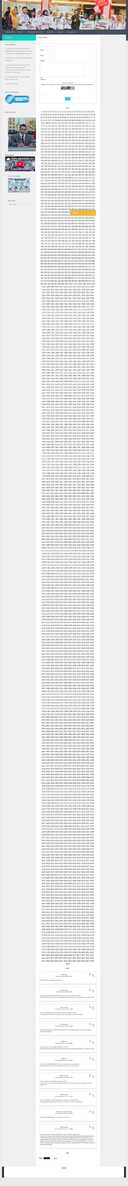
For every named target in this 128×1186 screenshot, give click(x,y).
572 (79, 206)
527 (89, 197)
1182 (74, 327)
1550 (57, 416)
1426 (92, 384)
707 (49, 232)
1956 (48, 513)
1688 (83, 447)
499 (49, 195)
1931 (44, 507)
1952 (83, 510)
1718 (57, 456)
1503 (61, 404)
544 (93, 200)
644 (52, 220)
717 (83, 232)
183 (62, 137)
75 (46, 120)
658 (45, 223)
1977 (88, 516)
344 (66, 166)
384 (93, 172)
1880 (83, 493)
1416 (48, 384)
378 (72, 172)
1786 (92, 470)
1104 (48, 309)
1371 (61, 373)
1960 (66, 513)
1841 (70, 484)
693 (55, 229)
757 (55, 241)
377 (69, 172)
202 (72, 140)
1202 (57, 332)
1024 (66, 289)
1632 (48, 436)
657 (42, 223)
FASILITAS (49, 32)
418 (45, 180)
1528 (66, 410)
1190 (57, 329)
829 (83, 252)
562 (45, 206)
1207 (79, 332)
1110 (74, 309)
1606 (92, 427)
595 (49, 212)
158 (86, 132)
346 (72, 166)
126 (86, 126)
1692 (48, 450)
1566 (74, 418)
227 (49, 146)
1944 (48, 510)
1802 (57, 476)
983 (62, 281)
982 (59, 281)
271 (89, 152)
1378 (92, 373)
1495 (79, 401)
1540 (66, 413)
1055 (44, 298)
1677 (88, 444)
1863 (61, 490)
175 (89, 134)
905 (69, 266)
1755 (61, 464)
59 (63, 117)
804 (52, 249)
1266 (74, 347)
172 (79, 134)
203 (76, 140)
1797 (88, 473)
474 (72, 189)
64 (75, 117)
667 (76, 223)
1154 (57, 321)
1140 (48, 318)
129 (42, 129)
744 (66, 238)
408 (66, 177)
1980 (48, 519)
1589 (70, 424)
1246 (92, 341)
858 (72, 258)
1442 (57, 390)
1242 (74, 341)
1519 (79, 407)
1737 (88, 459)
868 (52, 261)
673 (42, 226)
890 (72, 263)
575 (89, 206)
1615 (79, 430)
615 (62, 215)
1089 (88, 304)
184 (66, 137)
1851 (61, 487)
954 (72, 275)
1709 (70, 453)
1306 (92, 355)
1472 (83, 395)
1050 (74, 295)
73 (41, 120)
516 (52, 197)
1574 (57, 421)
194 (45, 140)
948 (52, 275)
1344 (48, 367)
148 (52, 132)
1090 (92, 304)
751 (89, 238)
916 (52, 269)
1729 (52, 459)
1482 (74, 398)
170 (72, 134)
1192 (66, 329)
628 (52, 218)
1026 (74, 289)
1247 (44, 344)
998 (59, 284)
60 (65, 117)
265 (69, 152)
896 (93, 263)
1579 (79, 421)
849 (42, 258)
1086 (74, 304)
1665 (88, 441)
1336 (66, 364)
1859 (44, 490)
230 (59, 146)
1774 (92, 467)
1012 (66, 286)
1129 (52, 315)
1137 (88, 315)
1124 (83, 312)
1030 (92, 289)
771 (49, 243)
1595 (44, 427)
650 (72, 220)
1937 (70, 507)
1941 (88, 507)
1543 (79, 413)
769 (42, 243)
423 (62, 180)
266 (72, 152)
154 (72, 132)
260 (52, 152)
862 (86, 258)
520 (66, 197)
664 (66, 223)
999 (62, 284)
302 (86, 157)
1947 (61, 510)
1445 (70, 390)
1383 (61, 375)
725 (55, 235)
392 (66, 175)
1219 (79, 335)
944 (93, 272)
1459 (79, 393)
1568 (83, 418)
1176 (48, 327)
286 (86, 154)
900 (52, 266)
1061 (70, 298)
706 (45, 232)
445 (83, 183)
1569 (88, 418)
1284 (48, 352)
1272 (48, 350)
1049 (70, 295)
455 (62, 186)
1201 (52, 332)
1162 (92, 321)
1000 (66, 284)
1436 (83, 387)
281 (69, 154)
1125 (88, 312)
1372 (66, 373)
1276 (66, 350)
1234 (92, 338)
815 (89, 249)
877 (83, 261)
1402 (92, 378)
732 (79, 235)
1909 (52, 502)
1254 (74, 344)
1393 (52, 378)
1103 (44, 309)
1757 (70, 464)
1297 (52, 355)
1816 (66, 479)
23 (86, 111)
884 (52, 263)
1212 (48, 335)
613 (55, 215)
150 (59, 132)
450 (45, 186)
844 (79, 255)
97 (45, 123)
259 (49, 152)
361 (69, 169)
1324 (66, 361)
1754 (57, 464)
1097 (70, 306)
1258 (92, 344)
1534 (92, 410)
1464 (48, 395)
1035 (61, 292)
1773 (88, 467)
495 (89, 192)
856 (66, 258)
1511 (44, 407)
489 (69, 192)
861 (83, 258)
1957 (52, 513)
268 (79, 152)
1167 (61, 324)
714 (72, 232)
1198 (92, 329)
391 (62, 175)
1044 (48, 295)
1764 (48, 467)
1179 (61, 327)
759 (62, 241)
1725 (88, 456)
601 (69, 212)
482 (45, 192)
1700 (83, 450)
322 (45, 163)
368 (93, 169)
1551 (61, 416)
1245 (88, 341)
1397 (70, 378)
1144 (66, 318)
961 (42, 278)
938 (72, 272)
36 (63, 114)
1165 (52, 324)
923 (76, 269)
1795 (79, 473)
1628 (83, 433)
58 (61, 117)
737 (42, 238)
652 (79, 220)
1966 (92, 513)
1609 (52, 430)
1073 (70, 301)
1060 (66, 298)
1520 (83, 407)
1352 (83, 367)
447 (89, 183)
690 (45, 229)
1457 (70, 393)
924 (79, 269)
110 (86, 123)
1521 (88, 407)
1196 (83, 329)
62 (70, 117)
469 (55, 189)
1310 (57, 358)
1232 (83, 338)
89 (80, 120)
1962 (74, 513)
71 (92, 117)
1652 (83, 438)
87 (75, 120)
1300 (66, 355)
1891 (79, 496)
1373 (70, 373)
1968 (48, 516)
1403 (44, 381)
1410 (74, 381)
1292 (83, 352)
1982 (57, 519)
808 (66, 249)
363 (76, 169)
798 (86, 246)
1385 (70, 375)
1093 (52, 306)
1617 (88, 430)
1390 (92, 375)
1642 (92, 436)
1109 (70, 309)
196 (52, 140)
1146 (74, 318)
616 (66, 215)
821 (55, 252)
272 (93, 152)
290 (45, 157)
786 (45, 246)
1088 (83, 304)
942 (86, 272)
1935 (61, 507)
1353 (88, 367)
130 (45, 129)
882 (45, 263)
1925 (70, 504)
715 (76, 232)
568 (66, 206)
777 (69, 243)
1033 (52, 292)
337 (42, 166)
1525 (52, 410)
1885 (52, 496)
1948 (66, 510)
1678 (92, 444)
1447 (79, 390)
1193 (70, 329)
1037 (70, 292)
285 (83, 154)
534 (59, 200)
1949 (70, 510)
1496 (83, 401)
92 (87, 120)
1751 (44, 464)
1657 (52, 441)
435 (49, 183)
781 (83, 243)
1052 (83, 295)
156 (79, 132)
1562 (57, 418)
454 (59, 186)
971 (76, 278)
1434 (74, 387)
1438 (92, 387)
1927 (79, 504)
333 (83, 163)
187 (76, 137)
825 (69, 252)
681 (69, 226)
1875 (61, 493)
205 (83, 140)
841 (69, 255)
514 (45, 197)
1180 (66, 327)
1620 (48, 433)
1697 (70, 450)
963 (49, 278)
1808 (83, 476)
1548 (48, 416)
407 (62, 177)
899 (49, 266)
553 (69, 203)
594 (45, 212)
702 (86, 229)
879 (89, 261)
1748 (83, 461)
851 (49, 258)
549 (55, 203)
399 (89, 175)
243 (49, 149)
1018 (92, 286)
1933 (52, 507)
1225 (52, 338)
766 (86, 241)
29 (46, 114)
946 (45, 275)
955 (76, 275)
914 (45, 269)
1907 (44, 502)
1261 (52, 347)
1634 (57, 436)
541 (83, 200)
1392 (48, 378)
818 (45, 252)
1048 (66, 295)
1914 (74, 502)
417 (42, 180)
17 (72, 111)
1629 (88, 433)
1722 (74, 456)
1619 (44, 433)
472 (66, 189)
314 (72, 160)
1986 (74, 519)
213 (55, 143)
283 (76, 154)
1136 (83, 315)
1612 (66, 430)
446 (86, 183)
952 (66, 275)
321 (42, 163)
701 (83, 229)
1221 (88, 335)
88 (77, 120)
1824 (48, 482)
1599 (61, 427)
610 (45, 215)
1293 (88, 352)
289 (42, 157)
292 (52, 157)
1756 (66, 464)
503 (62, 195)
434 (45, 183)
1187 (44, 329)
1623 (61, 433)
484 (52, 192)
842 (72, 255)
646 (59, 220)
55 (53, 117)
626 (45, 218)
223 (89, 143)
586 (72, 209)
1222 (92, 335)
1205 (70, 332)
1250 (57, 344)
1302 (74, 355)
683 (76, 226)
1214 (57, 335)
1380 (48, 375)
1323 (61, 361)
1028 (83, 289)
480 (93, 189)
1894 (92, 496)
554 (72, 203)
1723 (79, 456)
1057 (52, 298)
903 (62, 266)
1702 (92, 450)
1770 (74, 467)
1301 (70, 355)
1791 (61, 473)
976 (93, 278)
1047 (61, 295)
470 (59, 189)
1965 (88, 513)
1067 (44, 301)
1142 (57, 318)
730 (72, 235)
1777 (52, 470)
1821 (88, 479)
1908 (48, 502)
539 (76, 200)
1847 (44, 487)
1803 (61, 476)
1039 (79, 292)
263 (62, 152)
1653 (88, 438)
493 (83, 192)
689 (42, 229)
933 (55, 272)
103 (62, 123)
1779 (61, 470)
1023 (61, 289)
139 (76, 129)
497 (42, 195)
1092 (48, 306)
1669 (52, 444)
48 (92, 114)
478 (86, 189)
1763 (44, 467)
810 (72, 249)
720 (93, 232)
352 (93, 166)
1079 (44, 304)
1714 (92, 453)
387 (49, 175)
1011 (61, 286)
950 (59, 275)
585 (69, 209)
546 (45, 203)
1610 (57, 430)
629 (55, 218)
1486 (92, 398)
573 (83, 206)
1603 (79, 427)
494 (86, 192)
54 (51, 117)
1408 (66, 381)
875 (76, 261)
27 (41, 114)
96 (42, 123)
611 (49, 215)
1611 (61, 430)
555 (76, 203)
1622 (57, 433)
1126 (92, 312)
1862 (57, 490)
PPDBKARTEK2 (10, 32)
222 (86, 143)
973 (83, 278)
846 (86, 255)
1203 (61, 332)
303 (89, 157)
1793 (70, 473)
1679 (44, 447)
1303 (79, 355)
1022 (57, 289)
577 (42, 209)
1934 (57, 507)
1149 (88, 318)
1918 (92, 502)
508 (79, 195)
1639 (79, 436)
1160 (83, 321)
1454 (57, 393)
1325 (70, 361)
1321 (52, 361)
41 (75, 114)
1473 (88, 395)
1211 (44, 335)
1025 (70, 289)
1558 (92, 416)
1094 (57, 306)
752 (93, 238)
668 (79, 223)
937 (69, 272)
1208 (83, 332)
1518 (74, 407)
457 (69, 186)
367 (89, 169)
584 (66, 209)
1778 (57, 470)
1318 (92, 358)
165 (55, 134)
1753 (52, 464)
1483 (79, 398)
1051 (79, 295)
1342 (92, 364)
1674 (74, 444)
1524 (48, 410)
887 (62, 263)
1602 (74, 427)
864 (93, 258)
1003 (80, 284)
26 (93, 111)
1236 (48, 341)
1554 (74, 416)
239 (89, 146)
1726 (92, 456)
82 (63, 120)
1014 (74, 286)
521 (69, 197)
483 (49, 192)
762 (72, 241)
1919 (44, 504)
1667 (44, 444)
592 (93, 209)
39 (70, 114)
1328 (83, 361)
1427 (44, 387)
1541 (70, 413)
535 (62, 200)
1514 (57, 407)
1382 (57, 375)
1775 (44, 470)
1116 (48, 312)
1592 (83, 424)
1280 (83, 350)
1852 (66, 487)
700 (79, 229)
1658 (57, 441)
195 (49, 140)
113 (42, 126)
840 (66, 255)
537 (69, 200)
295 (62, 157)
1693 (52, 450)
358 (59, 169)
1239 (61, 341)
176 (93, 134)
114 (45, 126)
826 (72, 252)
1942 (92, 507)
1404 (48, 381)
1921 (52, 504)
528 (93, 197)
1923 (61, 504)
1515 (61, 407)
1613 (70, 430)
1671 (61, 444)
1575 (61, 421)
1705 (52, 453)
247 (62, 149)
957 (83, 275)
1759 (79, 464)
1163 (44, 324)
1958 (57, 513)
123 (76, 126)
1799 (44, 476)
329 (69, 163)
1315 (79, 358)
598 (59, 212)
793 (69, 246)
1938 (74, 507)
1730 (57, 459)
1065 (88, 298)
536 (66, 200)
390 (59, 175)
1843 (79, 484)
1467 (61, 395)
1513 (52, 407)
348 (79, 166)
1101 (88, 306)
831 (89, 252)
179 (49, 137)
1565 (70, 418)
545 (42, 203)
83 (65, 120)
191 (89, 137)
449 (42, 186)
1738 (92, 459)
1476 (48, 398)
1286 (57, 352)
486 (59, 192)
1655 (44, 441)
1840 (66, 484)
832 (93, 252)
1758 (74, 464)
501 (55, 195)
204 (79, 140)
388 (52, 175)
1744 (66, 461)
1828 (66, 482)
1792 (66, 473)
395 (76, 175)
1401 (88, 378)
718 (86, 232)
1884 (48, 496)
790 (59, 246)
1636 (66, 436)
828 (79, 252)
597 (55, 212)
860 (79, 258)
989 (83, 281)
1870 (92, 490)
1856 (83, 487)
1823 (44, 482)
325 (55, 163)
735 (89, 235)
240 (93, 146)
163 (49, 134)
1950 (74, 510)
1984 (66, 519)
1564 (66, 418)
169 (69, 134)
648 (66, 220)
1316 (83, 358)
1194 (74, 329)
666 (72, 223)
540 (79, 200)
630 (59, 218)
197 (55, 140)
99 (49, 123)
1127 (44, 315)
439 (62, 183)
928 (93, 269)
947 (49, 275)
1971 (61, 516)
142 (86, 129)
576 (93, 206)
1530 (74, 410)
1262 (57, 347)
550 (59, 203)
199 (62, 140)
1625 (70, 433)
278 (59, 154)
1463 (44, 395)
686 (86, 226)
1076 (83, 301)
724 (52, 235)
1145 (70, 318)
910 (86, 266)
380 (79, 172)
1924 (66, 504)
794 (72, 246)
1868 (83, 490)
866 (45, 261)
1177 (52, 327)
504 (66, 195)
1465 (52, 395)
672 (93, 223)
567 (62, 206)
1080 (48, 304)
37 (65, 114)
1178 (57, 327)
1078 (92, 301)
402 (45, 177)
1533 (88, 410)
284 (79, 154)
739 (49, 238)
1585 (52, 424)
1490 (57, 401)
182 (59, 137)
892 (79, 263)
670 (86, 223)
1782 (74, 470)
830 (86, 252)
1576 (66, 421)
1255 (79, 344)
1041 (88, 292)
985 (69, 281)
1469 (70, 395)
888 (66, 263)
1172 (83, 324)
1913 (70, 502)
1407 (61, 381)
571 (76, 206)
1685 (70, 447)
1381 (52, 375)
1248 (48, 344)
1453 (52, 393)
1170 (74, 324)
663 (62, 223)
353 (42, 169)
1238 (57, 341)
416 (93, 177)
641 (42, 220)
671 (89, 223)
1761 (88, 464)
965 (55, 278)
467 (49, 189)
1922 (57, 504)
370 (45, 172)
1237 (52, 341)
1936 (66, 507)
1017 (88, 286)
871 (62, 261)
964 (52, 278)
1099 (79, 306)
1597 (52, 427)
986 (72, 281)
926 (86, 269)
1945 (52, 510)
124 (79, 126)
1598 (57, 427)
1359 (61, 370)
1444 (66, 390)
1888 (66, 496)
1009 (52, 286)
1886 (57, 496)
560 (93, 203)
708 (52, 232)
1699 (79, 450)
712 (66, 232)
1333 (52, 364)
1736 (83, 459)
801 (42, 249)
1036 (66, 292)
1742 (57, 461)
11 (57, 111)
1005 (88, 284)
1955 (44, 513)
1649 (70, 438)
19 (77, 111)
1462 (92, 393)
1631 (44, 436)
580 (52, 209)
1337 (70, 364)
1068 (48, 301)
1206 (74, 332)
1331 (44, 364)
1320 (48, 361)
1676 (83, 444)
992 (93, 281)
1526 (57, 410)
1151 (44, 321)
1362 (74, 370)
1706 (57, 453)
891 (76, 263)
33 (56, 114)
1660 (66, 441)
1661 (70, 441)
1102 (92, 306)
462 (86, 186)
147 (49, 132)
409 (69, 177)
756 (52, 241)
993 (42, 284)
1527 (61, 410)
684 (79, 226)
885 (55, 263)
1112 (83, 309)
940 (79, 272)
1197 (88, 329)
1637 (70, 436)
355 (49, 169)
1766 (57, 467)
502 (59, 195)
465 (42, 189)
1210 (92, 332)
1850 (57, 487)
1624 (66, 433)
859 (76, 258)
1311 (61, 358)
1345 (52, 367)
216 (66, 143)
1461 (88, 393)
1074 (74, 301)
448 (93, 183)
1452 (48, 393)
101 (55, 123)
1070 (57, 301)
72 (94, 117)
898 (45, 266)
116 (52, 126)
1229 (70, 338)
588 (79, 209)
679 (62, 226)
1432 (66, 387)
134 (59, 129)
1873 (52, 493)
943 (89, 272)
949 (55, 275)
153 (69, 132)
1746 (74, 461)
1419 (61, 384)
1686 (74, 447)
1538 (57, 413)
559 (89, 203)
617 (69, 215)
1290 (74, 352)
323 (49, 163)
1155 (61, 321)
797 (83, 246)
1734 (74, 459)
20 (79, 111)
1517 (70, 407)
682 (72, 226)
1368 (48, 373)
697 (69, 229)
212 (52, 143)
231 (62, 146)
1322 (57, 361)
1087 (79, 304)
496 (93, 192)
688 (93, 226)
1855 (79, 487)
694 (59, 229)
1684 (66, 447)
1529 (70, 410)
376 (66, 172)
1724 (83, 456)
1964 (83, 513)
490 (72, 192)
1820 (83, 479)
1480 (66, 398)
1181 (70, 327)
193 (42, 140)
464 (93, 186)
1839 (61, 484)
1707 (61, 453)
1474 (92, 395)
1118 (57, 312)
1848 (48, 487)
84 (68, 120)
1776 (48, 470)
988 (79, 281)
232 (66, 146)
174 (86, 134)
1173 (88, 324)
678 (59, 226)
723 (49, 235)
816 (93, 249)
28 (44, 114)
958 (86, 275)
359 (62, 169)
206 (86, 140)
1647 (61, 438)
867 (49, 261)
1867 (79, 490)
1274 (57, 350)
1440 (48, 390)
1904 (83, 499)
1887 (61, 496)
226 (45, 146)
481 (42, 192)
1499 (44, 404)
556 (79, 203)
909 (83, 266)
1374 (74, 373)
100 (52, 123)
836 (52, 255)
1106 (57, 309)
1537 (52, 413)
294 (59, 157)
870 (59, 261)
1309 (52, 358)
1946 (57, 510)
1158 (74, 321)
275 (49, 154)
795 (76, 246)
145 (42, 132)
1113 (88, 309)
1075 (79, 301)
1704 (48, 453)
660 (52, 223)
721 (42, 235)
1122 (74, 312)
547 (49, 203)
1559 (44, 418)
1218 (74, 335)
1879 (79, 493)
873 (69, 261)
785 (42, 246)
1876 (66, 493)
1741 (52, 461)
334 (86, 163)
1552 (66, 416)
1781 (70, 470)
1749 (88, 461)
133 (55, 129)
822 (59, 252)
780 (79, 243)
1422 (74, 384)
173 (83, 134)
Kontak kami (71, 32)
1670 (57, 444)
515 (49, 197)
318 (86, 160)
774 (59, 243)
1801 (52, 476)
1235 (44, 341)
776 (66, 243)
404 (52, 177)
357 (55, 169)
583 (62, 209)
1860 (48, 490)
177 (42, 137)
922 (72, 269)
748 (79, 238)
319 (89, 160)
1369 (52, 373)
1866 (74, 490)
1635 (61, 436)
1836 (48, 484)
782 (86, 243)
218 (72, 143)
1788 (48, 473)
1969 (52, 516)
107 (76, 123)
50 (41, 117)
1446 (74, 390)
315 (76, 160)
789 (55, 246)
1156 (66, 321)
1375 (79, 373)
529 (42, 200)
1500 (48, 404)
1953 (88, 510)
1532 (83, 410)
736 (93, 235)
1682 (57, 447)
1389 (88, 375)
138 (72, 129)
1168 (66, 324)
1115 (44, 312)
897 (42, 266)
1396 (66, 378)
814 (86, 249)
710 (59, 232)
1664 (83, 441)
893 (83, 263)
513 (42, 197)
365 (83, 169)
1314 (74, 358)
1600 (66, 427)
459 (76, 186)
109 (82, 123)
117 (55, 126)
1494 (74, 401)
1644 (48, 438)
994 (45, 284)
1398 (74, 378)
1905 (88, 499)
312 (66, 160)
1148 (83, 318)
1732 (66, 459)
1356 (48, 370)
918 (59, 269)
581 (55, 209)
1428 (48, 387)
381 (83, 172)
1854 (74, 487)
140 (79, 129)
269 (83, 152)
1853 (70, 487)
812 (79, 249)
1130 (57, 315)
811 (76, 249)
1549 (52, 416)
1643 (44, 438)
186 (72, 137)
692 (52, 229)
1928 (83, 504)
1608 (48, 430)
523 (76, 197)
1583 (44, 424)
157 (83, 132)
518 (59, 197)
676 (52, 226)
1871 (44, 493)
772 (52, 243)
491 (76, 192)
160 (93, 132)
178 (45, 137)
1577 (70, 421)
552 (66, 203)
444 (79, 183)
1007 (44, 286)
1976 (83, 516)
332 (79, 163)
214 (59, 143)
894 (86, 263)
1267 (79, 347)
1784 (83, 470)
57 (58, 117)
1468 (66, 395)
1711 (79, 453)
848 (93, 255)
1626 (74, 433)
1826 (57, 482)
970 (72, 278)
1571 (44, 421)
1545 (88, 413)
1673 (70, 444)
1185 (88, 327)
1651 (79, 438)
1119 (61, 312)
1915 (79, 502)
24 (89, 111)
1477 (52, 398)
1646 (57, 438)
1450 (92, 390)
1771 (79, 467)
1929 (88, 504)
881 (42, 263)
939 (76, 272)
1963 (79, 513)
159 (89, 132)
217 (69, 143)
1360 (66, 370)
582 (59, 209)
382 (86, 172)
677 (55, 226)
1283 (44, 352)
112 (93, 123)
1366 (92, 370)
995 (49, 284)
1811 (44, 479)
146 (45, 132)
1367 (44, 373)
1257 (88, 344)
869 (55, 261)
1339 (79, 364)
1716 (48, 456)
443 (76, 183)
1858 (92, 487)
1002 (75, 284)
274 (45, 154)
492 (79, 192)
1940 (83, 507)
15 (67, 111)
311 (62, 160)
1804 (66, 476)
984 (66, 281)
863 (89, 258)
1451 (44, 393)
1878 (74, 493)
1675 (79, 444)
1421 (70, 384)
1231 (79, 338)
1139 (44, 318)
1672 (66, 444)
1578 (74, 421)
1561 (52, 418)
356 (52, 169)
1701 (88, 450)
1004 (84, 284)
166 (59, 134)
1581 (88, 421)
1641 (88, 436)
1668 (48, 444)
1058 (57, 298)
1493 (70, 401)
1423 (79, 384)
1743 (61, 461)
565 (55, 206)
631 (62, 218)
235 (76, 146)
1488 (48, 401)
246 (59, 149)
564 (52, 206)
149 (55, 132)
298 (72, 157)
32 (53, 114)
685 (83, 226)
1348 (66, 367)
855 (62, 258)
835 (49, 255)
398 (86, 175)
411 (76, 177)
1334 (57, 364)
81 (61, 120)
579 (49, 209)
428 (79, 180)
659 (49, 223)
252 (79, 149)
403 (49, 177)
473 (69, 189)
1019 (44, 289)
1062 (74, 298)
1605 (88, 427)
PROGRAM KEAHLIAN (34, 32)
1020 (48, 289)
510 (86, 195)
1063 (79, 298)
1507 (79, 404)
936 (66, 272)
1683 (61, 447)
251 (76, 149)
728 (66, 235)
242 (45, 149)
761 (69, 241)
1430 (57, 387)
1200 (48, 332)
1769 (70, 467)
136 (66, 129)
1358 (57, 370)
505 (69, 195)
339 (49, 166)
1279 (79, 350)
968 (66, 278)
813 (83, 249)
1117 (52, 312)
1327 (79, 361)
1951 (79, 510)
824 (66, 252)
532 (52, 200)
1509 (88, 404)
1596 (48, 427)
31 (51, 114)
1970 (57, 516)
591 (89, 209)
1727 (44, 459)
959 (89, 275)
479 (89, 189)
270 (86, 152)
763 (76, 241)
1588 (66, 424)
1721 (70, 456)
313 (69, 160)
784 (93, 243)
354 (45, 169)
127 (89, 126)
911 (89, 266)
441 (69, 183)
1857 (88, 487)
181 (55, 137)
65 (77, 117)
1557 (88, 416)
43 (80, 114)
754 (45, 241)
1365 (88, 370)
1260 (48, 347)
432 (93, 180)
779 (76, 243)
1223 (44, 338)
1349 (70, 367)
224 (93, 143)
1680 (48, 447)
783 (89, 243)
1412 (83, 381)
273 (42, 154)
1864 (66, 490)
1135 (79, 315)
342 (59, 166)
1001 (71, 284)
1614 (74, 430)
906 (72, 266)
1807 (79, 476)
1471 (79, 395)
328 (66, 163)
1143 (61, 318)
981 (55, 281)
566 (59, 206)
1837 (52, 484)
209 (42, 143)
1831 (79, 482)
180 (52, 137)
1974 (74, 516)
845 (83, 255)
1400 (83, 378)
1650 (74, 438)
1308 (48, 358)
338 (45, 166)
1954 (92, 510)
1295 (44, 355)
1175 (44, 327)
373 (55, 172)
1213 (52, 335)
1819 (79, 479)
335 (89, 163)
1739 (44, 461)
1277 (70, 350)
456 (66, 186)
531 (49, 200)
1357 (52, 370)
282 (72, 154)
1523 (44, 410)
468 (52, 189)
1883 (44, 496)
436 (52, 183)
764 (79, 241)
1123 (79, 312)
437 (55, 183)
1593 (88, 424)
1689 (88, 447)
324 (52, 163)
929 (42, 272)
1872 (48, 493)
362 (72, 169)
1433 (70, 387)
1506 (74, 404)
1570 (92, 418)
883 (49, 263)
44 (82, 114)
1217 (70, 335)
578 (45, 209)
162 (45, 134)
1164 (48, 324)
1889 (70, 496)
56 (56, 117)
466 (45, 189)
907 (76, 266)
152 (66, 132)
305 (42, 160)
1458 (74, 393)
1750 (92, 461)
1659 (61, 441)
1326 (74, 361)
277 (55, 154)
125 (83, 126)
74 (44, 120)
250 (72, 149)
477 (83, 189)
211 (49, 143)
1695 (61, 450)
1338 (74, 364)
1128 (48, 315)
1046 (57, 295)
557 (83, 203)
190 (86, 137)
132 (52, 129)
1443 (61, 390)
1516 (66, 407)
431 (89, 180)
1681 (52, 447)
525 (83, 197)
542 (86, 200)
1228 (66, 338)
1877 (70, 493)
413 (83, 177)
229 (55, 146)
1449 (88, 390)
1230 (74, 338)
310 (59, 160)
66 (80, 117)
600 (66, 212)
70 (89, 117)
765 (83, 241)
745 (69, 238)
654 (86, 220)
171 (76, 134)
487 (62, 192)
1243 (79, 341)
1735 (79, 459)
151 (62, 132)
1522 (92, 407)
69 (87, 117)
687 (89, 226)
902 (59, 266)
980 (52, 281)
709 (55, 232)
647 (62, 220)
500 (52, 195)
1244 (83, 341)
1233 (88, 338)
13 (62, 111)
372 (52, 172)
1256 (83, 344)
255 (89, 149)
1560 (48, 418)
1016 (83, 286)
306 (45, 160)
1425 (88, 384)
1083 (61, 304)
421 (55, 180)
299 (76, 157)
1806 (74, 476)
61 (68, 117)
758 (59, 241)
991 (89, 281)
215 (62, 143)
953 (69, 275)
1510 (92, 404)
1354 (92, 367)
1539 (61, 413)
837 (55, 255)
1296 (48, 355)
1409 (70, 381)
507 (76, 195)
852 (52, 258)
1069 (52, 301)
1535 (44, 413)
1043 (44, 295)
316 (79, 160)
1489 (52, 401)
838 (59, 255)
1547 (44, 416)
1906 (92, 499)
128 (93, 126)
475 (76, 189)
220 (79, 143)
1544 (83, 413)
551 (62, 203)
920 (66, 269)
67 (82, 117)
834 (45, 255)
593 (42, 212)
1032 (48, 292)
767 (89, 241)
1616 (83, 430)
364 (79, 169)
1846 (92, 484)
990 (86, 281)
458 (72, 186)
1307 (44, 358)
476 (79, 189)
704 (93, 229)
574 (86, 206)
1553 (70, 416)
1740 (48, 461)
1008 (48, 286)
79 (56, 120)
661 (55, 223)
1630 (92, 433)
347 (76, 166)
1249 (52, 344)
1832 (83, 482)
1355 (44, 370)
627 (49, 218)
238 (86, 146)
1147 (79, 318)
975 (89, 278)
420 (52, 180)
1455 (61, 393)
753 (42, 241)
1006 (93, 284)
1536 (48, 413)
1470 (74, 395)
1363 (79, 370)
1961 (70, 513)
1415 (44, 384)
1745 (70, 461)
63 (73, 117)
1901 (70, 499)
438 (59, 183)
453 (55, 186)
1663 (79, 441)
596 (52, 212)
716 (79, 232)
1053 (88, 295)
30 (49, 114)
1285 (52, 352)
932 (52, 272)
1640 (83, 436)
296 (66, 157)
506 (72, 195)
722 (45, 235)
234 (72, 146)
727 (62, 235)
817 (42, 252)
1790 (57, 473)
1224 (48, 338)
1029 (88, 289)
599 (62, 212)
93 (89, 120)
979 (49, 281)
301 (83, 157)
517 (55, 197)
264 (66, 152)
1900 (66, 499)
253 (83, 149)
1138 (92, 315)
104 (65, 123)
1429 (52, 387)
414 (86, 177)
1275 (61, 350)
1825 (52, 482)
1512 (48, 407)
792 (66, 246)
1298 (57, 355)
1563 (61, 418)
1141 (52, 318)
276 (52, 154)
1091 (44, 306)
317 (83, 160)
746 (72, 238)
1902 (74, 499)
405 (55, 177)
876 (79, 261)
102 (59, 123)
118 (59, 126)
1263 (61, 347)
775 (62, 243)
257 (42, 152)
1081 (52, 304)
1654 (92, 438)
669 (83, 223)
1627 (79, 433)
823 (62, 252)
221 (83, 143)
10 (55, 111)
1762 (92, 464)
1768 (66, 467)
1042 (92, 292)
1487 (44, 401)
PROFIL (20, 32)
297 (69, 157)
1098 (74, 306)
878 (86, 261)
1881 (88, 493)
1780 (66, 470)
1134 (74, 315)
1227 (61, 338)
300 (79, 157)
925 (83, 269)
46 (87, 114)
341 (55, 166)
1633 (52, 436)
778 (72, 243)
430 (86, 180)
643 (49, 220)
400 (93, 175)
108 (79, 123)
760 (66, 241)
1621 (52, 433)
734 (86, 235)
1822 (92, 479)
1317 (88, 358)
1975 (79, 516)
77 (51, 120)
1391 (44, 378)
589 (83, 209)
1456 (66, 393)
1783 (79, 470)
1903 (79, 499)
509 (83, 195)
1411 (79, 381)
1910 (57, 502)
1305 (88, 355)
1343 (44, 367)
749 (83, 238)
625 (42, 218)
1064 (83, 298)
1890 (74, 496)
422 (59, 180)
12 (60, 111)
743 (62, 238)
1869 (88, 490)
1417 (52, 384)
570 (72, 206)
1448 (83, 390)
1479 (61, 398)
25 (91, 111)
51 (44, 117)
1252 (66, 344)
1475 (44, 398)
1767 (61, 467)
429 (83, 180)
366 (86, 169)
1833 (88, 482)
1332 (48, 364)
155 (76, 132)
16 (69, 111)
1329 (88, 361)
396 (79, 175)
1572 (48, 421)
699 (76, 229)
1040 (83, 292)
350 (86, 166)
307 (49, 160)
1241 (70, 341)
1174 (92, 324)
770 (45, 243)
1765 (52, 467)
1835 (44, 484)
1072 (66, 301)
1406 (57, 381)
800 (93, 246)
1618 (92, 430)
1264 (66, 347)
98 (47, 123)
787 (49, 246)
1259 (44, 347)
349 (83, 166)
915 (49, 269)
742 (59, 238)
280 (66, 154)
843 (76, 255)
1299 (61, 355)
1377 (88, 373)
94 (92, 120)
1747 (79, 461)
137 (69, 129)
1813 (52, 479)
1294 (92, 352)
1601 (70, 427)
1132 (66, 315)
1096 (66, 306)
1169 (70, 324)
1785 (88, 470)
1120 (66, 312)
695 (62, 229)
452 (52, 186)
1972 (66, 516)
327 (62, 163)
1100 (83, 306)
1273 (52, 350)
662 (59, 223)
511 (89, 195)
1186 (92, 327)
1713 (88, 453)
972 (79, 278)
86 (73, 120)
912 (93, 266)
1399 (79, 378)
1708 (66, 453)
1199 (44, 332)
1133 (70, 315)
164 (52, 134)
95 (94, 120)
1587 (61, 424)
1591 (79, 424)
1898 (57, 499)
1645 (52, 438)
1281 (88, 350)
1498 (92, 401)
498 (45, 195)
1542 (74, 413)
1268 (83, 347)
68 (85, 117)
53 (49, 117)
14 (65, 111)
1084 (66, 304)
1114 (92, 309)
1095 (61, 306)
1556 (83, 416)
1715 (44, 456)
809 (69, 249)
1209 (88, 332)
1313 (70, 358)
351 (89, 166)
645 (55, 220)
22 (84, 111)
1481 (70, 398)
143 (89, 129)
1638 (74, 436)
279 (62, 154)
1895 (44, 499)
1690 (92, 447)
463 (89, 186)
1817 (70, 479)
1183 (79, 327)
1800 (48, 476)
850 (45, 258)
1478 (57, 398)
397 (83, 175)
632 (66, 218)
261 (55, 152)
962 (45, 278)
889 (69, 263)
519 (62, 197)
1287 (61, 352)
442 (72, 183)
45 (85, 114)
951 (62, 275)
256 (93, 149)
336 (93, 163)
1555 (79, 416)
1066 (92, 298)
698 (72, 229)
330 (72, 163)
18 (74, 111)
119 (62, 126)
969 (69, 278)
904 (66, 266)
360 (66, 169)
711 (62, 232)
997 (55, 284)
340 (52, 166)
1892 (83, 496)
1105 (52, 309)
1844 (83, 484)
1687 (79, 447)
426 (72, 180)
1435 (79, 387)
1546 (92, 413)
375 (62, 172)
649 (69, 220)
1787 (44, 473)
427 (76, 180)
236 (79, 146)
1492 (66, 401)
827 (76, 252)
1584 (48, 424)
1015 (79, 286)
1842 (74, 484)
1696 (66, 450)
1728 (48, 459)
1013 (70, 286)
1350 (74, 367)
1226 (57, 338)
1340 (83, 364)
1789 (52, 473)
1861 (52, 490)
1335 (61, 364)
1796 (83, 473)
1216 (66, 335)
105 (69, 123)
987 (76, 281)
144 (93, 129)
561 (42, 206)
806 (59, 249)
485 (55, 192)
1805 (70, 476)
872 (66, 261)
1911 (61, 502)
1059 (61, 298)
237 (83, 146)
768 (93, 241)
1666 (92, 441)
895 (89, 263)
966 (59, 278)
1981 (52, 519)
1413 (88, 381)
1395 (61, 378)
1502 (57, 404)
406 (59, 177)
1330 (92, 361)
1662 (74, 441)
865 (42, 261)
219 (76, 143)
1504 (66, 404)
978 (45, 281)
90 (82, 120)
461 (83, 186)
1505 (70, 404)
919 (62, 269)
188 (79, 137)
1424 (83, 384)
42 (77, 114)
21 (81, 111)
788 (52, 246)
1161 (88, 321)
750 (86, 238)
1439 (44, 390)
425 (69, 180)
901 (55, 266)
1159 (79, 321)
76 (49, 120)
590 (86, 209)
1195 (79, 329)
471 (62, 189)
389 (55, 175)
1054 (92, 295)
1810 (92, 476)
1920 (48, 504)
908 (79, 266)
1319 (44, 361)
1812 (48, 479)
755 (49, 241)
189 (83, 137)
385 (42, 175)
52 (46, 117)
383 (89, 172)
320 (93, 160)
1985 (70, 519)
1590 (74, 424)
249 (69, 149)
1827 (61, 482)
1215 (61, 335)
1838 (57, 484)
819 (49, 252)
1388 (83, 375)
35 (61, 114)
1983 (61, 519)
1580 (83, 421)
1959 (61, 513)
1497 (88, 401)
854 (59, 258)
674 (45, 226)
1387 (79, 375)
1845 (88, 484)
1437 (88, 387)
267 (76, 152)
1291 (79, 352)
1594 (92, 424)
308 (52, 160)
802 (45, 249)
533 (55, 200)
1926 (74, 504)
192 (93, 137)
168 (66, 134)
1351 (79, 367)
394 (72, 175)
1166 (57, 324)
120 (66, 126)
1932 (48, 507)
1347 (61, 367)
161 (42, 134)
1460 (83, 393)
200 (66, 140)
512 (93, 195)
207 (89, 140)
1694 (57, 450)
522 (72, 197)
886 (59, 263)
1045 (52, 295)
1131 (61, 315)
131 (49, 129)
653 (83, 220)
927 (89, 269)
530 (45, 200)
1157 (70, 321)
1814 (57, 479)
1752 (48, 464)
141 (83, 129)
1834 (92, 482)
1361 (70, 370)
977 (42, 281)
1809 (88, 476)
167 (62, 134)
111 (89, 123)
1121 (70, 312)
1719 (61, 456)
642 (45, 220)
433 (42, 183)
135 (62, 129)
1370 (57, 373)
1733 (70, 459)
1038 (74, 292)
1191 (61, 329)
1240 (66, 341)
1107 (61, 309)
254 (86, 149)
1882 (92, 493)
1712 (83, 453)
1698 (74, 450)
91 (85, 120)
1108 (66, 309)
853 (55, 258)
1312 (66, 358)
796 (79, 246)
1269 (88, 347)
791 (62, 246)
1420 (66, 384)
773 (55, 243)
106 (72, 123)
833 (42, 255)
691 (49, 229)
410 (72, 177)
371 (49, 172)
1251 (61, 344)
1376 (83, 373)
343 (62, 166)
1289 (70, 352)
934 (59, 272)
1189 (52, 329)
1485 (88, 398)
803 (49, 249)
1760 (83, 464)
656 (93, 220)
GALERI (60, 32)
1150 (92, 318)
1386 (74, 375)
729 (69, 235)
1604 (83, 427)
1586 (57, 424)
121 (69, 126)
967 (62, 278)
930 (45, 272)
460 (79, 186)
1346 (57, 367)
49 (94, 114)
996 (52, 284)
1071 (61, 301)
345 (69, 166)
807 (62, 249)
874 (72, 261)
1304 (83, 355)
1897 (52, 499)
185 (69, 137)
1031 (44, 292)
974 (86, 278)
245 (55, 149)
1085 (70, 304)
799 (89, 246)
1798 (92, 473)
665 (69, 223)
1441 (52, 390)
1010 (57, 286)
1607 (44, 430)
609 (42, 215)
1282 (92, 350)
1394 (57, 378)
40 (73, 114)
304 (93, 157)
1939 (79, 507)
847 (89, 255)
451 (49, 186)
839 (62, 255)
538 (72, 200)
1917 (88, 502)
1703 (44, 453)
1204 (66, 332)
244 (52, 149)
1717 (52, 456)
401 (42, 177)
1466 (57, 395)
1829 (70, 482)
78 (53, 120)
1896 (48, 499)
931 (49, 272)
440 (66, 183)
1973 (70, 516)
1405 (52, 381)
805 (55, 249)
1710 (74, 453)
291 (49, 157)
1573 (52, 421)
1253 (70, 344)
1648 (66, 438)
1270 (92, 347)
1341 (88, 364)
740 (52, 238)
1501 (52, 404)
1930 (92, 504)
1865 (70, 490)
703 (89, 229)
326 (59, 163)
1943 (44, 510)
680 (66, 226)
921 (69, 269)
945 (42, 275)
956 (79, 275)
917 (55, 269)
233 (69, 146)
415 (89, 177)
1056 (48, 298)
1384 (66, 375)
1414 (92, 381)
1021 (52, 289)
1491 (61, 401)
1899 (61, 499)
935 (62, 272)
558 (86, 203)
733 (83, 235)
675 (49, 226)
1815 (61, 479)
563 (49, 206)
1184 (83, 327)
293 (55, 157)
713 (69, 232)
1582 (92, 421)
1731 (61, 459)
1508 (83, 404)
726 (59, 235)
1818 (74, 479)
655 (89, 220)
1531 (79, 410)
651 (76, 220)
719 (89, 232)
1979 (44, 519)
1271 (44, 350)
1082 (57, 304)
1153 (52, 321)
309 (55, 160)
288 (93, 154)
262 (59, 152)
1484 (83, 398)
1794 (74, 473)
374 (59, 172)
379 (76, 172)
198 (59, 140)
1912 (66, 502)
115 (49, 126)
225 (42, 146)
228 (52, 146)
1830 (74, 482)
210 (45, 143)
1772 (83, 467)
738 (45, 238)
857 (69, 258)
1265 (70, 347)
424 (66, 180)
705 (42, 232)
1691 (44, 450)
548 (52, 203)
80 (58, 120)
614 (59, 215)
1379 (44, 375)
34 (58, 114)
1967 (44, 516)
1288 (66, 352)
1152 (48, 321)
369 (42, 172)
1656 (48, 441)
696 (66, 229)
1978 (92, 516)
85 (70, 120)
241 (42, 149)
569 (69, 206)
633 (69, 218)
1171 (79, 324)
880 (93, 261)
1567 (79, 418)
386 (45, 175)
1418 (57, 384)
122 (72, 126)
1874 (57, 493)
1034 (57, 292)
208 (93, 140)
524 (79, 197)
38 (68, 114)
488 (66, 192)
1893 (88, 496)
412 (79, 177)
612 (52, 215)
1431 (61, 387)
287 (89, 154)
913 (42, 269)
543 (89, 200)
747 (76, 238)
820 (52, 252)
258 (45, 152)
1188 (48, 329)
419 (49, 180)
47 (89, 114)
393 (69, 175)
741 (55, 238)
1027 (79, 289)
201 (69, 140)
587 (76, 209)
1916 (83, 502)
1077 (88, 301)
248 (66, 149)
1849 (52, 487)
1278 (74, 350)
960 (93, 275)
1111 (79, 309)
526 (86, 197)
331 (76, 163)
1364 (83, 370)
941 (83, 272)
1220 (83, 335)
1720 (66, 456)
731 (76, 235)
